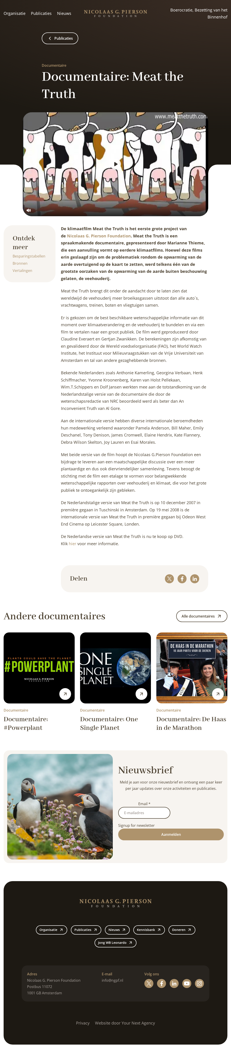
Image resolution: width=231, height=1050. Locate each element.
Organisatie (14, 13)
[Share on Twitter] (169, 578)
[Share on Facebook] (182, 578)
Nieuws (64, 13)
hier (72, 543)
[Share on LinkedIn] (194, 578)
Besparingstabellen (29, 256)
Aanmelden (171, 834)
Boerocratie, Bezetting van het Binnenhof (198, 13)
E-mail (107, 974)
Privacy (83, 1023)
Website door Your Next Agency (125, 1023)
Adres (32, 974)
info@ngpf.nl (112, 980)
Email (144, 803)
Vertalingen (22, 270)
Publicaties (41, 13)
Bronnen (20, 263)
